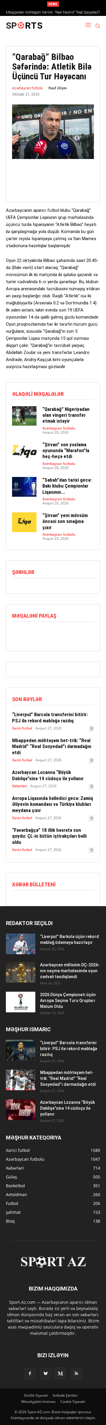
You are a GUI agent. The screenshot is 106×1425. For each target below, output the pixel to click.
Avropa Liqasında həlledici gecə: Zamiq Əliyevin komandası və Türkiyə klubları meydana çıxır (52, 804)
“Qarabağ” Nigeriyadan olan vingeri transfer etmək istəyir (66, 415)
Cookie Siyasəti (72, 1401)
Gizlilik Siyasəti (36, 1395)
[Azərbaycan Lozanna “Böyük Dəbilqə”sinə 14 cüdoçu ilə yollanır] (20, 1109)
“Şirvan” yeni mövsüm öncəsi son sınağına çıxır (65, 521)
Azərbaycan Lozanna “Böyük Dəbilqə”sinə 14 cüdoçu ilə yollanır (48, 775)
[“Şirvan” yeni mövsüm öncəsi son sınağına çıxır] (24, 522)
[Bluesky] (46, 1374)
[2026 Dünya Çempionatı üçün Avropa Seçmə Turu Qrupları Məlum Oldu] (20, 1002)
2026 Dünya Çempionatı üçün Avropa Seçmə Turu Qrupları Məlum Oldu (68, 1000)
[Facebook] (18, 634)
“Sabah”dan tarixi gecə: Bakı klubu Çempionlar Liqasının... (67, 486)
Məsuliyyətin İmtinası (38, 1401)
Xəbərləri (19, 786)
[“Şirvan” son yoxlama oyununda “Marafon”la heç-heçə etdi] (24, 451)
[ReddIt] (45, 634)
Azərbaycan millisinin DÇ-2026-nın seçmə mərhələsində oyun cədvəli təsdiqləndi (70, 970)
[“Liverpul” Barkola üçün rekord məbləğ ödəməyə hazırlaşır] (20, 944)
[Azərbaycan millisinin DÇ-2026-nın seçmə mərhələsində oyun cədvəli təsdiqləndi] (20, 972)
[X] (31, 634)
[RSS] (76, 1374)
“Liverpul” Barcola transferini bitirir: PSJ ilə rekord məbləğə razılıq (50, 717)
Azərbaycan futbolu (27, 88)
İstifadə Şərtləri (65, 1395)
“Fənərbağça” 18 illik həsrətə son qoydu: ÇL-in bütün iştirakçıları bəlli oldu (49, 836)
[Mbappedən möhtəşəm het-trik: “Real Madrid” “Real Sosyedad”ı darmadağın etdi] (20, 1080)
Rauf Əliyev (58, 88)
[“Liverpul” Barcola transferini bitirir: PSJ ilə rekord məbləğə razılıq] (20, 1050)
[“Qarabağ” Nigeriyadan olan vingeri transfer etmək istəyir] (24, 416)
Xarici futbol (22, 728)
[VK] (72, 634)
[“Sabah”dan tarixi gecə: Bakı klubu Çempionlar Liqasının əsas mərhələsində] (24, 487)
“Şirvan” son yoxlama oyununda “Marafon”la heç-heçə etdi (65, 451)
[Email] (58, 634)
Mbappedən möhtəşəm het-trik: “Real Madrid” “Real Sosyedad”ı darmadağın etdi (51, 746)
